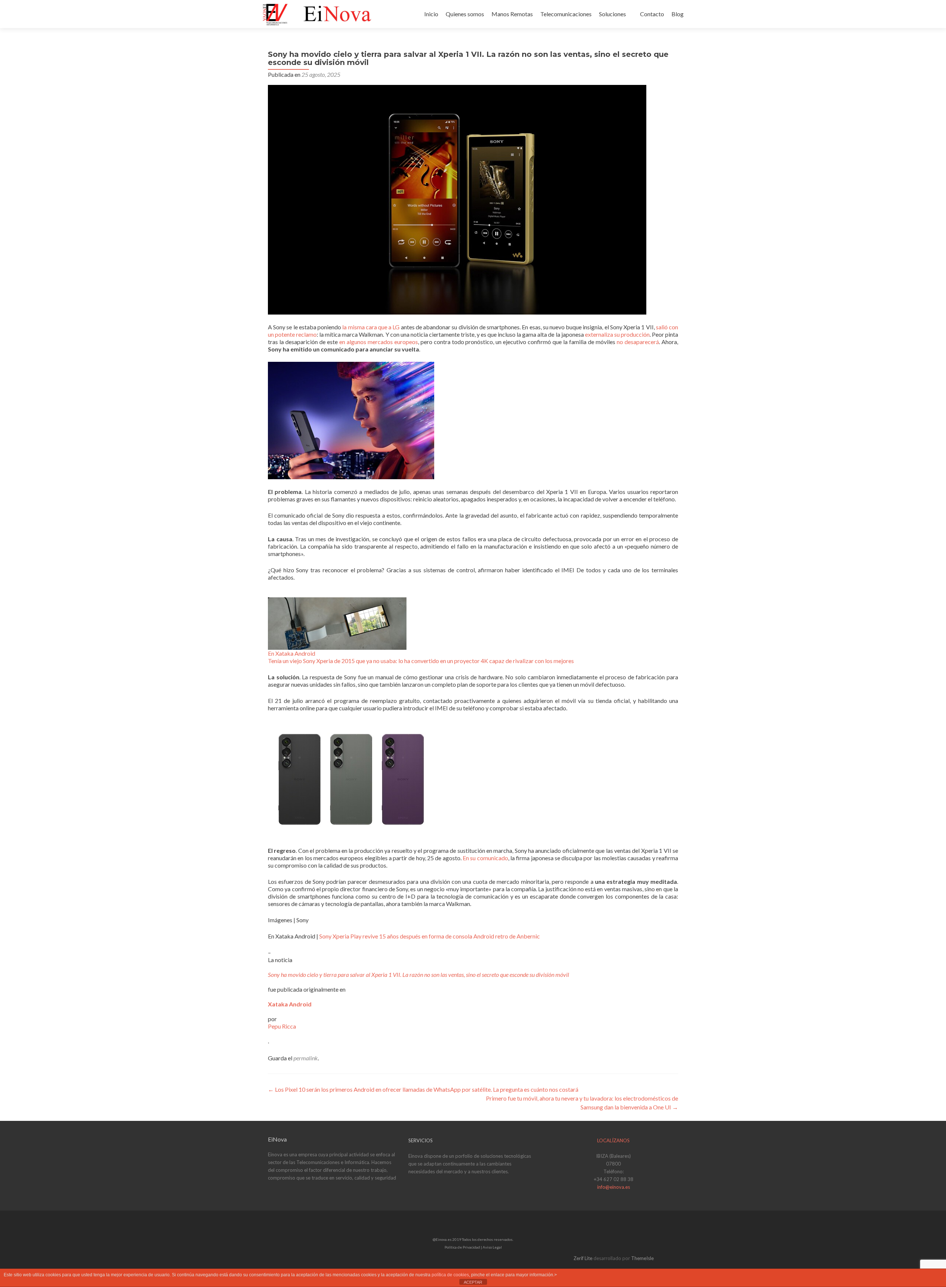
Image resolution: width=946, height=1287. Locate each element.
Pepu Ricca (282, 1026)
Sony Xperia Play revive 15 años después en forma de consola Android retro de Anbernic (429, 936)
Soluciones (612, 13)
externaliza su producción (617, 334)
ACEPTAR (473, 1282)
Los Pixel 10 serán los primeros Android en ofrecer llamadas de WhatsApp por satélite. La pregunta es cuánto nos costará (423, 1089)
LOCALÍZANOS (613, 1140)
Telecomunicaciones (566, 13)
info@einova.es (613, 1187)
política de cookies (450, 1274)
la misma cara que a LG (370, 326)
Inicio (431, 13)
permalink (305, 1057)
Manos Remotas (512, 13)
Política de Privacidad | (464, 1247)
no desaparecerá (638, 341)
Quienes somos (465, 13)
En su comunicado (485, 857)
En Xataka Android (291, 653)
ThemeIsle (642, 1258)
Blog (677, 13)
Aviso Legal (492, 1247)
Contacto (652, 13)
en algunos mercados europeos (378, 341)
